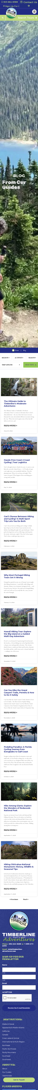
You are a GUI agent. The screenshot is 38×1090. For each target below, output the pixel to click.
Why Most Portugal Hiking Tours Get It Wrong (17, 576)
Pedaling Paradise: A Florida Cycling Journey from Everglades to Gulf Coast (18, 749)
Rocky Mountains (9, 1052)
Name (5, 965)
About (4, 1069)
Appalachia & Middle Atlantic (13, 1028)
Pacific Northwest (9, 1049)
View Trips (29, 365)
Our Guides (6, 1072)
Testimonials (7, 1076)
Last (3, 980)
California (5, 1031)
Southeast (6, 1056)
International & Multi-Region (13, 1042)
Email (5, 983)
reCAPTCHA (7, 992)
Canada (5, 1035)
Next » (25, 899)
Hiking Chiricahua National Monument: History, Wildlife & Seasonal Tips (19, 866)
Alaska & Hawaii (8, 1024)
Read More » (10, 425)
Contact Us (30, 2)
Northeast (6, 1045)
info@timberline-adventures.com (12, 950)
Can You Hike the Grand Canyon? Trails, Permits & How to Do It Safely (19, 692)
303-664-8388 (10, 2)
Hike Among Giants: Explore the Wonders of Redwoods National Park (18, 808)
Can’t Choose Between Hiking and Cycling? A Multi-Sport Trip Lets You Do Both (19, 518)
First (3, 973)
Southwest (6, 1059)
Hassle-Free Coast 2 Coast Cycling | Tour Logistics (17, 461)
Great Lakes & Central (10, 1038)
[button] (2, 17)
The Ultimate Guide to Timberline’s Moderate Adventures (15, 403)
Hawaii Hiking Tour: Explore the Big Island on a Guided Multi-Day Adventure (17, 633)
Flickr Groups (12, 1086)
